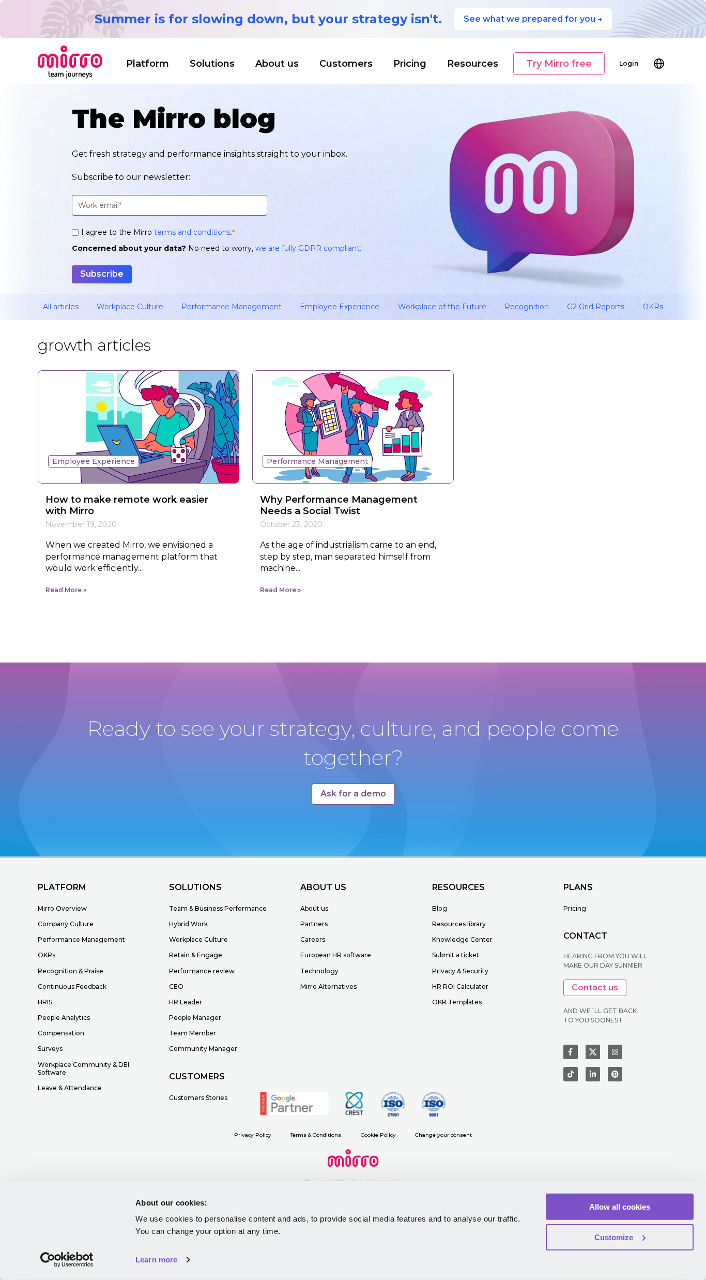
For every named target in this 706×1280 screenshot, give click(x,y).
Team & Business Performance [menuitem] (218, 908)
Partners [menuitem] (314, 924)
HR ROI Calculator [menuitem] (460, 986)
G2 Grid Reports (595, 306)
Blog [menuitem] (439, 908)
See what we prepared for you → (533, 19)
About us (277, 63)
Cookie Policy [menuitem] (378, 1135)
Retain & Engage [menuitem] (195, 955)
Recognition (526, 306)
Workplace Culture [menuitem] (198, 939)
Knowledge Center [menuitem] (462, 939)
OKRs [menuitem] (46, 955)
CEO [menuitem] (176, 986)
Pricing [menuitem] (574, 908)
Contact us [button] (595, 987)
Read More (63, 590)
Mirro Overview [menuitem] (62, 908)
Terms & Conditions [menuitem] (315, 1135)
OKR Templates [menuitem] (457, 1002)
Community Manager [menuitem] (203, 1048)
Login (628, 63)
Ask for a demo (353, 794)
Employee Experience (339, 306)
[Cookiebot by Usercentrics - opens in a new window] (67, 1260)
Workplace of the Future (442, 306)
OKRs (652, 306)
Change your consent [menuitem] (443, 1135)
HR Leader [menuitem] (185, 1002)
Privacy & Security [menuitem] (460, 971)
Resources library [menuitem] (459, 924)
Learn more (156, 1259)
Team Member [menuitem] (192, 1033)
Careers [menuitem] (312, 939)
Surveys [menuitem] (50, 1048)
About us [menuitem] (314, 908)
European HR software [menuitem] (335, 955)
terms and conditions (192, 232)
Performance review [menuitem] (202, 971)
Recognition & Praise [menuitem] (70, 971)
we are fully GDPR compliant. (308, 248)
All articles (61, 306)
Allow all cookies (619, 1206)
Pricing (409, 63)
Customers (346, 63)
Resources (472, 63)
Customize (613, 1237)
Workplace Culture (130, 306)
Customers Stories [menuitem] (198, 1098)
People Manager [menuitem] (195, 1017)
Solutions (212, 63)
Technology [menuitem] (319, 971)
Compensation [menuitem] (61, 1033)
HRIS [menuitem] (45, 1002)
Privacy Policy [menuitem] (252, 1135)
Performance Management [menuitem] (81, 939)
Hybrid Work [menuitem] (188, 924)
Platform (147, 63)
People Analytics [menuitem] (64, 1017)
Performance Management (231, 306)
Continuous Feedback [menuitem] (72, 986)
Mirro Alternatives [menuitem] (328, 986)
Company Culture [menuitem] (66, 924)
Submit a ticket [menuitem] (455, 955)
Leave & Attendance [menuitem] (70, 1088)
